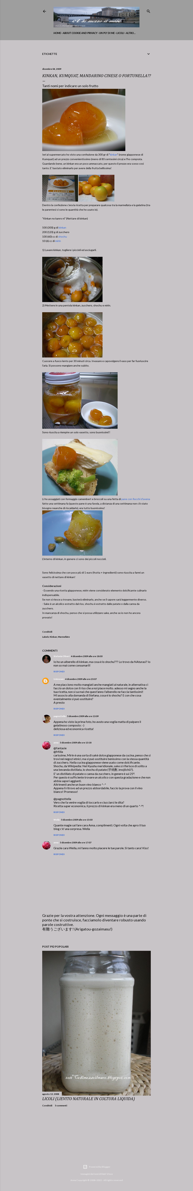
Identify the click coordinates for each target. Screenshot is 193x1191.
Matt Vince (107, 1174)
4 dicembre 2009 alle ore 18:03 (87, 656)
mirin (58, 240)
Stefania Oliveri (62, 656)
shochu (62, 236)
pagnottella (60, 716)
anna (56, 742)
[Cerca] (148, 10)
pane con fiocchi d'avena (135, 499)
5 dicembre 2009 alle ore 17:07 (75, 842)
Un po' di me (107, 33)
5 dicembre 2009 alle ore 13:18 (75, 742)
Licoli (120, 33)
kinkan (113, 154)
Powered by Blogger (99, 1166)
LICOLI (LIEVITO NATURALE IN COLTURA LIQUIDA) (88, 1099)
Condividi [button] (47, 631)
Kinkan (53, 636)
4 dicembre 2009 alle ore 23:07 (81, 679)
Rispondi (59, 671)
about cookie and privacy (80, 33)
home (57, 33)
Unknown (59, 679)
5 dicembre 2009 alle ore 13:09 (83, 716)
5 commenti (61, 1105)
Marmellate (64, 636)
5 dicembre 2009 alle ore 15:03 (77, 819)
